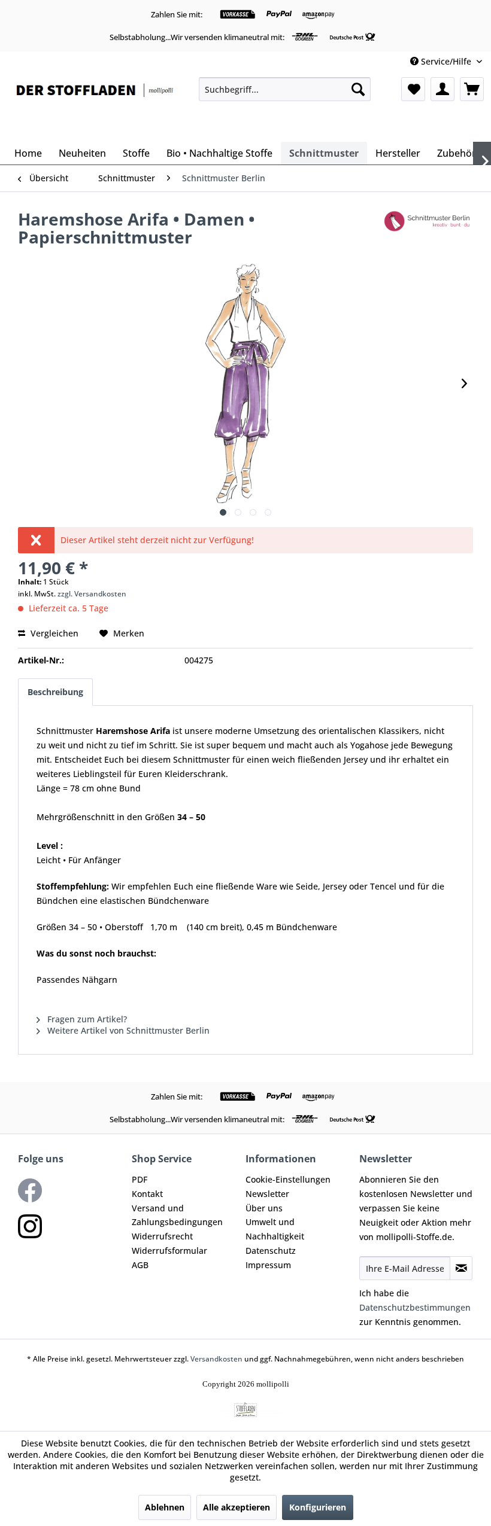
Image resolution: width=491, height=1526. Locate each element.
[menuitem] (285, 89)
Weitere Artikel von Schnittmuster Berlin (127, 1030)
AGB (140, 1265)
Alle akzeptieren (236, 1507)
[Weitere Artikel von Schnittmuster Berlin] (427, 231)
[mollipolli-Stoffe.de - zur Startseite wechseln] (96, 106)
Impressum (268, 1265)
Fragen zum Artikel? (86, 1019)
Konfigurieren (317, 1507)
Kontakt (147, 1193)
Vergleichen (53, 633)
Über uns (264, 1208)
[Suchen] (358, 89)
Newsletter (267, 1193)
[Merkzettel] (413, 89)
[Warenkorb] (472, 89)
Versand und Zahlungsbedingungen (177, 1215)
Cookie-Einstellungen (288, 1179)
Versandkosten (216, 1359)
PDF (139, 1179)
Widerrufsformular (169, 1250)
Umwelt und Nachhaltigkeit (275, 1229)
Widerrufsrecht (162, 1236)
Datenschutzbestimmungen (415, 1307)
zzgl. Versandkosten (91, 594)
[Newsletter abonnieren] (461, 1268)
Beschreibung (55, 691)
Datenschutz (271, 1250)
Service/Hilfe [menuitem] (446, 61)
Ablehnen (164, 1507)
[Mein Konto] (442, 89)
